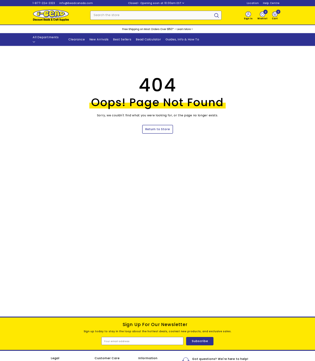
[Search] (155, 15)
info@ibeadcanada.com (76, 3)
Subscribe (200, 341)
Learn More (184, 29)
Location (253, 3)
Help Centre (271, 3)
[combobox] (151, 15)
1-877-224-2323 (44, 3)
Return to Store (157, 129)
